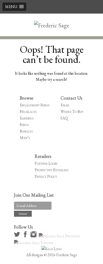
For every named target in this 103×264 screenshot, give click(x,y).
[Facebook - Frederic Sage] (26, 236)
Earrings (27, 118)
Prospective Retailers (51, 169)
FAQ (64, 118)
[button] (14, 7)
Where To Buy (72, 111)
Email (65, 105)
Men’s (25, 137)
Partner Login (46, 163)
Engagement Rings (34, 105)
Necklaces (28, 111)
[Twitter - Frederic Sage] (18, 236)
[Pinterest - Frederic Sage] (60, 236)
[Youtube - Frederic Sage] (34, 242)
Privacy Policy (46, 176)
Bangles (26, 131)
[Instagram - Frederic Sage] (34, 236)
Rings (24, 124)
